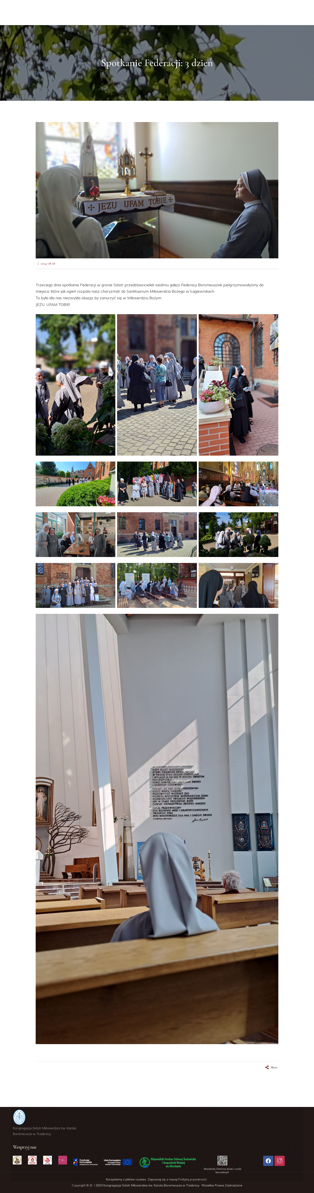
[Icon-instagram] (279, 1161)
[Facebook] (268, 1161)
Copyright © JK (82, 1185)
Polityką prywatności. (193, 1179)
